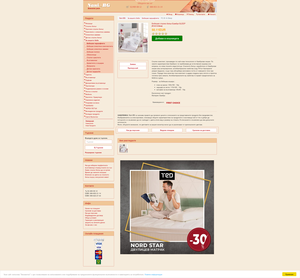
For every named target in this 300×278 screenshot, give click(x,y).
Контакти (201, 14)
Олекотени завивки (93, 34)
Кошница (180, 14)
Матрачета (91, 66)
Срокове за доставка (93, 210)
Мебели (89, 94)
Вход (170, 14)
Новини (88, 159)
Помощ (191, 14)
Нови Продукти (91, 126)
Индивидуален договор (94, 215)
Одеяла (89, 74)
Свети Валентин (92, 117)
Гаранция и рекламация (94, 220)
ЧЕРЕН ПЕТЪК (91, 108)
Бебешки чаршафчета (96, 43)
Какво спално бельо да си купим (97, 170)
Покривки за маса (92, 103)
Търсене (99, 147)
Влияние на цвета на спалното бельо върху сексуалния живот (97, 175)
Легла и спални (91, 91)
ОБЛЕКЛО (89, 105)
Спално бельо (91, 26)
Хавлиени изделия (93, 100)
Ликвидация (90, 121)
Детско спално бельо (94, 37)
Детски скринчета (93, 68)
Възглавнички (92, 60)
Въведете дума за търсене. (96, 138)
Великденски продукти (94, 111)
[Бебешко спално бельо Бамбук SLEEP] (133, 38)
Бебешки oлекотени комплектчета (100, 46)
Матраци (89, 23)
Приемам (289, 274)
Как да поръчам (91, 213)
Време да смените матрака (95, 172)
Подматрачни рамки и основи (97, 88)
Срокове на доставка (201, 130)
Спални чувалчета (94, 57)
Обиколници (91, 54)
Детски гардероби (93, 71)
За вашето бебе (92, 40)
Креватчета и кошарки (95, 63)
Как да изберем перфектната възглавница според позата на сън (98, 166)
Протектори (90, 86)
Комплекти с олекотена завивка (98, 32)
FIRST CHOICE (173, 102)
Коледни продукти (92, 114)
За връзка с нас (91, 225)
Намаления (89, 123)
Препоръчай (133, 68)
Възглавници (90, 77)
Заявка (133, 64)
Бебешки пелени (93, 52)
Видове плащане (167, 130)
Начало (212, 14)
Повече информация (153, 274)
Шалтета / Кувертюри (94, 97)
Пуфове (89, 80)
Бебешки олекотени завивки (97, 49)
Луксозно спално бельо (94, 29)
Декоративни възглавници (95, 83)
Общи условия (90, 218)
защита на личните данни (95, 222)
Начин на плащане (92, 208)
